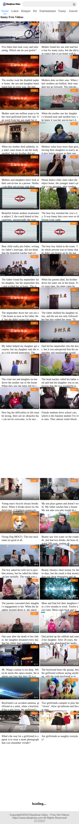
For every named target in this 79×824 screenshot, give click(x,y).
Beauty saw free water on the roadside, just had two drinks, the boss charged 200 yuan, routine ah (60, 540)
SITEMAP (39, 820)
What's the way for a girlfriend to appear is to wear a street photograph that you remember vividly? (20, 739)
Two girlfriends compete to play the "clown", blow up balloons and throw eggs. (60, 706)
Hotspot (25, 11)
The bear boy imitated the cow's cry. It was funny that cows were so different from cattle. (60, 216)
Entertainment (48, 11)
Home (5, 11)
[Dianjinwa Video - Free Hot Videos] (11, 4)
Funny (62, 11)
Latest (14, 11)
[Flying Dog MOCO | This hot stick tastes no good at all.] (19, 522)
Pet (35, 11)
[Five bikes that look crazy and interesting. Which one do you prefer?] (19, 32)
